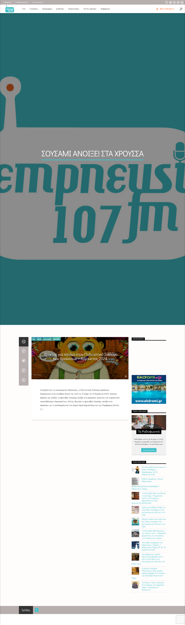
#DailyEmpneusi (22, 2)
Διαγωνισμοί (73, 9)
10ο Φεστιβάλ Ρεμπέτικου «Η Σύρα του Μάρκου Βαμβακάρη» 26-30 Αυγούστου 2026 (154, 497)
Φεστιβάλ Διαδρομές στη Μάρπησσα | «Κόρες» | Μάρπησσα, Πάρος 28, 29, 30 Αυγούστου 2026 (154, 573)
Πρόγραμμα (47, 9)
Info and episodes (149, 477)
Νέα (23, 9)
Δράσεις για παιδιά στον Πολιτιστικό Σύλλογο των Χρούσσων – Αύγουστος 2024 (81, 383)
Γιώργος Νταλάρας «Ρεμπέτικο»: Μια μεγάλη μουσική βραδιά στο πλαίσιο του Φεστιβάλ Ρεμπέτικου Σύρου (148, 600)
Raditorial (7, 2)
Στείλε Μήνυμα (90, 9)
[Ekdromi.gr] (149, 416)
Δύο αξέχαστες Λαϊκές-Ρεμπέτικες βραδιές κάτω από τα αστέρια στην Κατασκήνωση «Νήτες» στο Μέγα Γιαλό (148, 586)
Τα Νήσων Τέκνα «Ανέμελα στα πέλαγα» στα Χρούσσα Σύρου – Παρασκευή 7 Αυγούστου (153, 613)
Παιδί (39, 366)
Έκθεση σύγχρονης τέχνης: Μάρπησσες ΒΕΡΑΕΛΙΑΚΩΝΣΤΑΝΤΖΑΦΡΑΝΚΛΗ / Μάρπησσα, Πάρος (147, 510)
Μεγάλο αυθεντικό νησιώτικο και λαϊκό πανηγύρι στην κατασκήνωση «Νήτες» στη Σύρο (154, 549)
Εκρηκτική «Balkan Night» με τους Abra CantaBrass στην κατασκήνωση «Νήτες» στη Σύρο (153, 538)
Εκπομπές (34, 9)
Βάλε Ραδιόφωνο (166, 9)
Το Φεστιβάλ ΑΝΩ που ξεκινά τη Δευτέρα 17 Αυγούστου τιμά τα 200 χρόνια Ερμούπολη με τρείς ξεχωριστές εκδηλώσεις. (149, 525)
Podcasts (60, 9)
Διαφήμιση (105, 9)
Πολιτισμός (47, 366)
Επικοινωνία (38, 2)
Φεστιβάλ (56, 366)
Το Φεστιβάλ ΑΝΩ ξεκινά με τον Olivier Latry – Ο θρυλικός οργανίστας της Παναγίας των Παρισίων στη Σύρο (154, 561)
